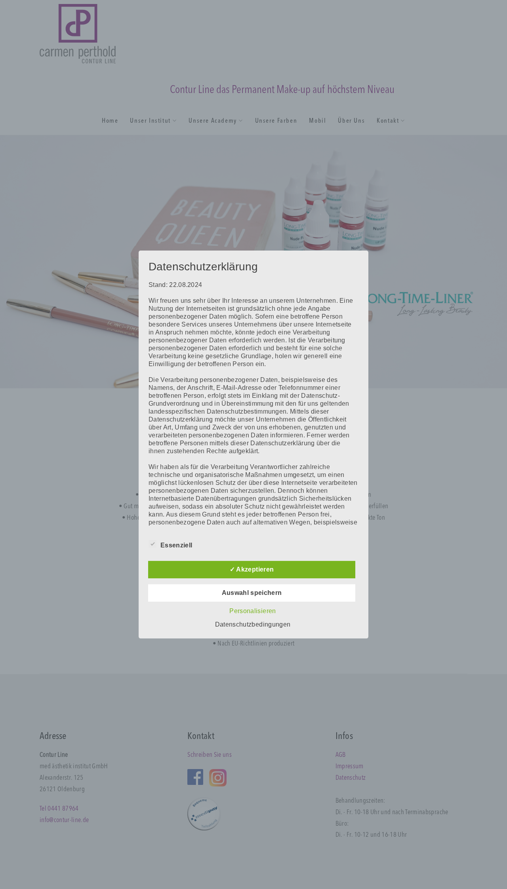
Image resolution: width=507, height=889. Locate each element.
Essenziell (176, 545)
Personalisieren (252, 611)
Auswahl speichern (252, 592)
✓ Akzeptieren (252, 569)
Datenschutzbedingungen (252, 624)
